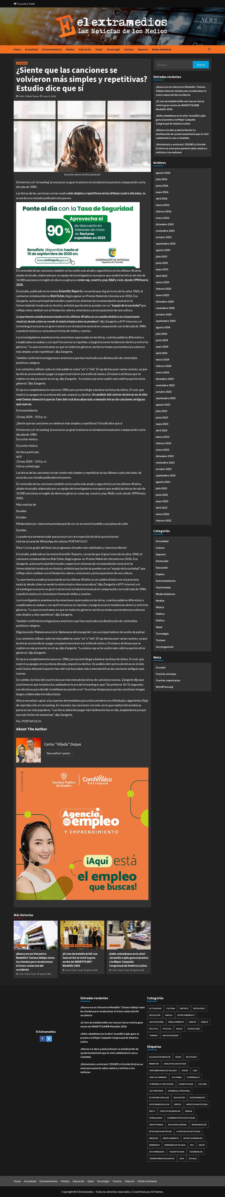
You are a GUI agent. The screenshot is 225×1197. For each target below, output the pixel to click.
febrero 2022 (163, 520)
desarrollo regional (179, 1091)
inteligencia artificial (160, 1131)
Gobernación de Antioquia (181, 1118)
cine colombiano (158, 1077)
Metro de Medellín (192, 1138)
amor (178, 1057)
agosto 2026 (163, 172)
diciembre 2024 (165, 301)
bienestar (154, 1064)
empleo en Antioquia (197, 1104)
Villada (193, 1158)
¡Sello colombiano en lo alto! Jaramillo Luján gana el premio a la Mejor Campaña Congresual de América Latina (128, 959)
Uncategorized (164, 646)
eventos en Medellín (170, 1111)
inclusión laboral (177, 1125)
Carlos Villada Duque (175, 1064)
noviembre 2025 (165, 230)
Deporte (143, 49)
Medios (70, 49)
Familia (188, 1111)
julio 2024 (161, 333)
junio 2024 (162, 340)
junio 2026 (162, 185)
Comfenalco (193, 1077)
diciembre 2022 (165, 456)
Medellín (153, 1138)
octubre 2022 (164, 468)
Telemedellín (195, 1152)
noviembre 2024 (165, 307)
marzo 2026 (162, 204)
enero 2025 (162, 295)
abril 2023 (161, 430)
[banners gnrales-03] (82, 833)
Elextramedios (197, 1097)
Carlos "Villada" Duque (29, 96)
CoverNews (139, 1191)
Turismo (129, 49)
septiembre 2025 (166, 243)
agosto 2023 (163, 404)
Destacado (162, 560)
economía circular (159, 1097)
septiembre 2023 (166, 398)
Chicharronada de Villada (163, 1070)
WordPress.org (164, 686)
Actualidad (31, 49)
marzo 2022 (162, 514)
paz (192, 1145)
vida (181, 1158)
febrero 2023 (163, 443)
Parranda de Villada (174, 1145)
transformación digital (162, 1158)
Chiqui (185, 1070)
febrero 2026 (163, 211)
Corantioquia (185, 1084)
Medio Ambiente (161, 49)
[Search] (209, 49)
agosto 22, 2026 (45, 974)
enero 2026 (162, 217)
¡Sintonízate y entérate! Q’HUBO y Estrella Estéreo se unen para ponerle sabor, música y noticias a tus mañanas (181, 148)
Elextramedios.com (159, 1104)
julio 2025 (161, 256)
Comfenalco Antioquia (161, 1084)
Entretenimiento (52, 49)
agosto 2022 (163, 481)
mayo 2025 (162, 269)
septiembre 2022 (166, 475)
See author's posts (58, 753)
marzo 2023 (162, 436)
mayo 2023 (162, 423)
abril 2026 (161, 198)
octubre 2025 (164, 237)
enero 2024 (162, 372)
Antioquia (191, 1057)
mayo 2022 (162, 501)
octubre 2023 (164, 391)
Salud (98, 49)
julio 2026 (161, 179)
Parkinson (154, 1145)
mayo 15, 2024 (49, 96)
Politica (160, 613)
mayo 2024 (162, 346)
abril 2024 (161, 353)
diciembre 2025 (165, 224)
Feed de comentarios (168, 680)
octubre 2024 (164, 314)
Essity (152, 1111)
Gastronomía (163, 587)
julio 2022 (161, 488)
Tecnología (113, 49)
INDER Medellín (199, 1125)
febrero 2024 (163, 365)
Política (160, 620)
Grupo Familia (156, 1125)
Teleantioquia (176, 1152)
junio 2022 (162, 494)
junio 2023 (162, 417)
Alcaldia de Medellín (159, 1057)
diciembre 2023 (165, 378)
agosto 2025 (163, 250)
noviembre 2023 (165, 385)
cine (195, 1070)
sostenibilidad (156, 1152)
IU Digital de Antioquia (188, 1131)
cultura (202, 1084)
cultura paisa (156, 1091)
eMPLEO (178, 1104)
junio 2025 (162, 262)
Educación (85, 49)
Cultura (160, 547)
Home (17, 49)
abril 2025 (161, 275)
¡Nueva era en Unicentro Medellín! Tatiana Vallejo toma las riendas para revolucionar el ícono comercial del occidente (35, 961)
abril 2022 (161, 507)
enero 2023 (162, 449)
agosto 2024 (163, 327)
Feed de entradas (166, 673)
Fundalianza (155, 1118)
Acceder (161, 667)
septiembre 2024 (166, 320)
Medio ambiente (171, 1138)
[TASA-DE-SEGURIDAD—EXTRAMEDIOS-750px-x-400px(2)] (78, 234)
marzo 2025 (162, 282)
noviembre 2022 (165, 462)
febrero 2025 (163, 288)
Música (160, 607)
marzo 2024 (162, 359)
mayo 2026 (162, 192)
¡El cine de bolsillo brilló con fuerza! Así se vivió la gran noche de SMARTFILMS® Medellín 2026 (80, 959)
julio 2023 (161, 411)
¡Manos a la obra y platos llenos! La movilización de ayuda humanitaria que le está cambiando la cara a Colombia (182, 133)
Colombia (177, 1077)
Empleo (160, 574)
